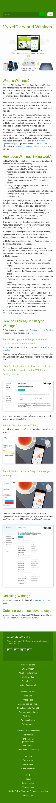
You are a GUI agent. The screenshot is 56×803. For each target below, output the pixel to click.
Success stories (28, 664)
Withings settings (42, 600)
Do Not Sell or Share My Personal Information (28, 791)
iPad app (28, 695)
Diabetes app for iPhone (28, 703)
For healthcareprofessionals (28, 740)
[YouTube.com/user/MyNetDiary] (23, 651)
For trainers (28, 734)
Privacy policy (28, 783)
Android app (28, 699)
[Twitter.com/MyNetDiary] (17, 651)
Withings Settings (22, 313)
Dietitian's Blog (28, 677)
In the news (28, 764)
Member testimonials (28, 672)
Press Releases (28, 768)
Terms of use (28, 787)
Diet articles (28, 760)
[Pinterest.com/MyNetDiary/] (30, 651)
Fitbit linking (28, 716)
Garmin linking (28, 724)
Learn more (28, 756)
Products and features (28, 712)
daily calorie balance (23, 146)
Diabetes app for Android (28, 708)
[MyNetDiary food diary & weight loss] (28, 5)
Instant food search (28, 685)
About (28, 778)
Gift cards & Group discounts (28, 730)
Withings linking (28, 720)
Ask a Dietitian (28, 681)
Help (28, 774)
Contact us (28, 795)
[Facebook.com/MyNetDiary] (10, 651)
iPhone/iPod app (28, 691)
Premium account (37, 330)
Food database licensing (28, 749)
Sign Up (49, 330)
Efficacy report (28, 668)
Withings (6, 85)
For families (28, 745)
